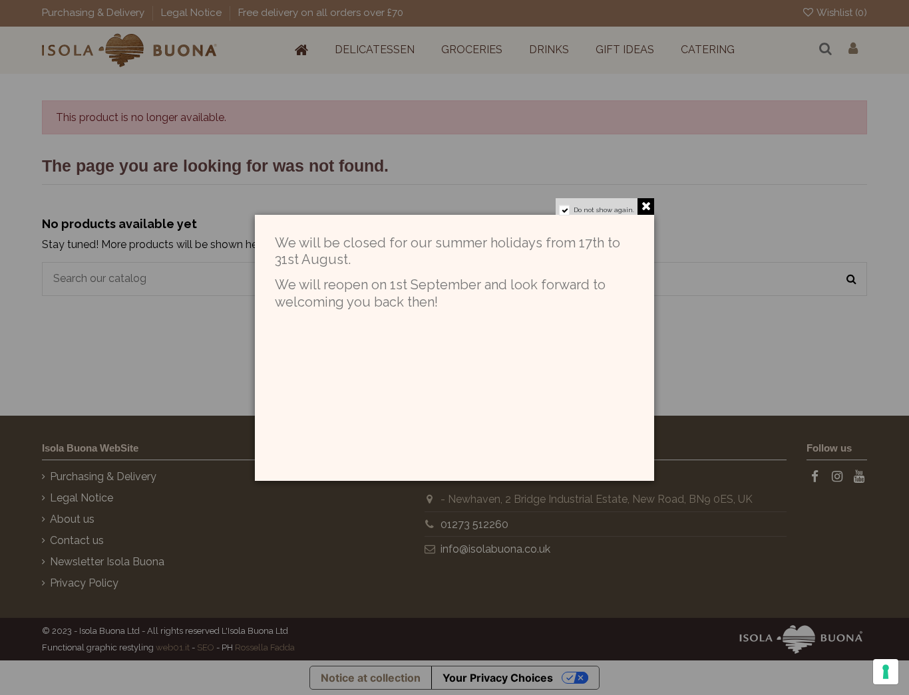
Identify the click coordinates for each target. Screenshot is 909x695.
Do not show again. (604, 209)
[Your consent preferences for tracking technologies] (885, 671)
